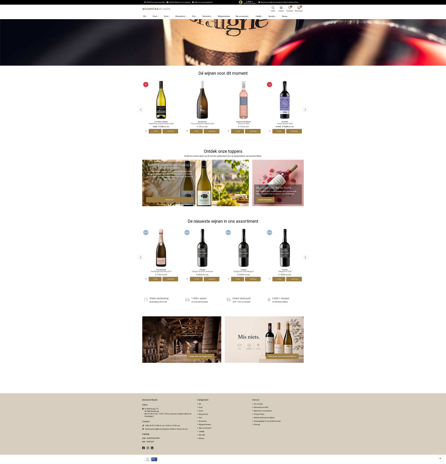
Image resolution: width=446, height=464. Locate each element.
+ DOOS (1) (211, 279)
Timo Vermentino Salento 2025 (202, 124)
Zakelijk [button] (258, 16)
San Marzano (202, 122)
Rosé (200, 407)
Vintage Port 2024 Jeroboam (202, 272)
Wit (199, 404)
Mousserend (203, 414)
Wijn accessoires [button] (242, 16)
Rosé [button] (155, 16)
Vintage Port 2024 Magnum (243, 272)
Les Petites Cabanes (161, 122)
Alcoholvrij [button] (206, 16)
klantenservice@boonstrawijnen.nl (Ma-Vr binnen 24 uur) (166, 429)
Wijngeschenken (224, 16)
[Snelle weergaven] (176, 84)
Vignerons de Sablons (243, 122)
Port (200, 418)
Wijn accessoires (204, 428)
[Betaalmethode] (147, 459)
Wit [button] (144, 16)
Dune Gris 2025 (243, 124)
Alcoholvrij (202, 421)
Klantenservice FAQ (260, 407)
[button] (299, 9)
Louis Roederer (161, 270)
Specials (201, 435)
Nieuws (284, 16)
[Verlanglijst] (146, 131)
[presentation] (141, 109)
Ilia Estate (285, 122)
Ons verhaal (258, 404)
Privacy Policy (258, 414)
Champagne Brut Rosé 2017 (161, 272)
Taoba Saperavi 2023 (285, 124)
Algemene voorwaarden (262, 411)
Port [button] (193, 16)
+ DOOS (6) (170, 131)
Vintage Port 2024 (285, 272)
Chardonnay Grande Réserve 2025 (161, 124)
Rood (200, 411)
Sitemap (256, 425)
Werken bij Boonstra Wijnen (263, 418)
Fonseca (202, 270)
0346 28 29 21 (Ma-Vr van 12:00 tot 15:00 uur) (162, 426)
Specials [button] (271, 16)
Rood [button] (166, 16)
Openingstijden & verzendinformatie (267, 421)
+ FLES (155, 131)
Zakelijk (201, 432)
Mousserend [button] (180, 16)
